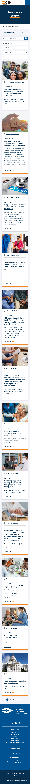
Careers (15, 736)
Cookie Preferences (20, 780)
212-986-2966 (16, 757)
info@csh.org (16, 753)
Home (3, 26)
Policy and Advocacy (12, 368)
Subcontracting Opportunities (15, 742)
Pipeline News (15, 740)
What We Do (15, 738)
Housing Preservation (12, 134)
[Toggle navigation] (27, 2)
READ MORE (15, 107)
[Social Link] (9, 723)
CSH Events (15, 734)
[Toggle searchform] (21, 2)
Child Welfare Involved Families (15, 82)
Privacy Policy (8, 780)
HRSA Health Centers (12, 197)
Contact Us (15, 732)
